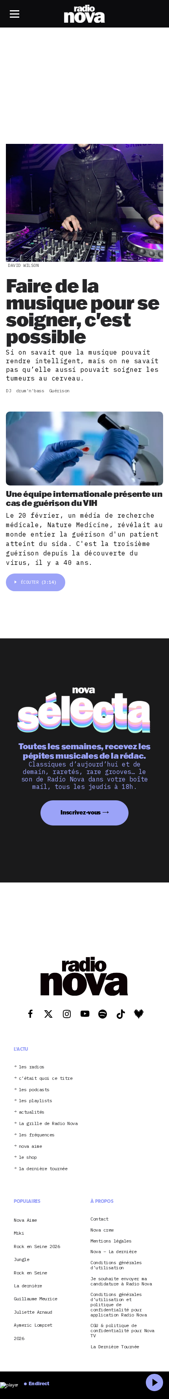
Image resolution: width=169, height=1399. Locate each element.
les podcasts (34, 1089)
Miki (19, 1233)
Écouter (39, 582)
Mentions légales (110, 1241)
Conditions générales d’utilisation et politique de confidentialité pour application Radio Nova (118, 1304)
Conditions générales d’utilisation (115, 1265)
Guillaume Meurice (35, 1299)
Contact (99, 1219)
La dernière (28, 1286)
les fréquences (37, 1135)
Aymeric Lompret (33, 1325)
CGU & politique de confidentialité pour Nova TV (122, 1330)
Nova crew (102, 1230)
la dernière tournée (43, 1168)
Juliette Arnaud (33, 1312)
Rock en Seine (30, 1273)
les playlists (35, 1100)
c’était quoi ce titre (46, 1078)
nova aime (30, 1146)
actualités (31, 1112)
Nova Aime (25, 1220)
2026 (19, 1338)
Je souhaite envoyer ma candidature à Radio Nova (121, 1281)
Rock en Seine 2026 (37, 1246)
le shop (28, 1157)
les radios (31, 1067)
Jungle (21, 1259)
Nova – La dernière (113, 1251)
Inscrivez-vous (81, 812)
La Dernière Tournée (114, 1346)
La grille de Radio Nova (48, 1123)
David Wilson (23, 265)
